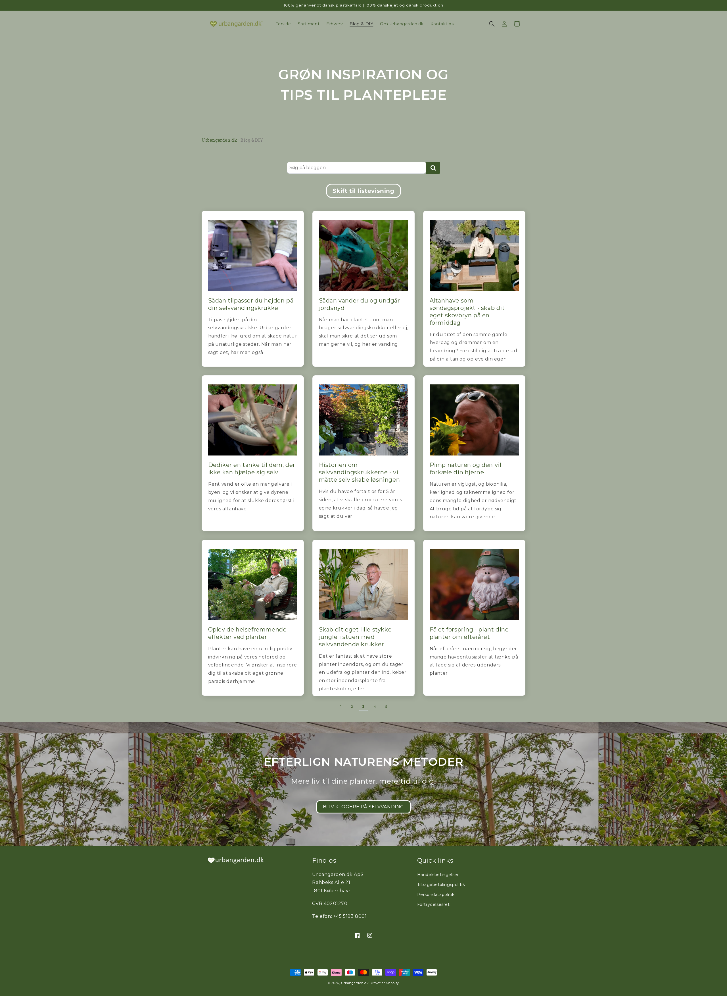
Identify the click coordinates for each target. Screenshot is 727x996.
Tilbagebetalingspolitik (441, 884)
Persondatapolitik (436, 894)
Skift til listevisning (363, 190)
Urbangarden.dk (219, 140)
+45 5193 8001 (350, 916)
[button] (492, 24)
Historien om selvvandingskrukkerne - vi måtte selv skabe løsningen (359, 472)
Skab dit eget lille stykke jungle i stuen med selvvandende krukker (355, 637)
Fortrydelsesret (433, 904)
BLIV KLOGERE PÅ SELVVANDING (363, 806)
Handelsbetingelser (438, 874)
